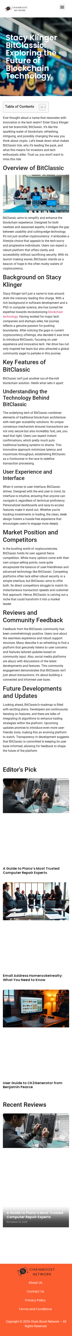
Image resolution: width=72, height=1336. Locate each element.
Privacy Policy (35, 1300)
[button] (62, 7)
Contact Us (35, 1291)
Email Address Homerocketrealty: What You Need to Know (32, 977)
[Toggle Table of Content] (40, 107)
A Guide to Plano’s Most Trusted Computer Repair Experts (31, 870)
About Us (35, 1282)
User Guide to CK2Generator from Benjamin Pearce (32, 1085)
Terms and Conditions (35, 1309)
